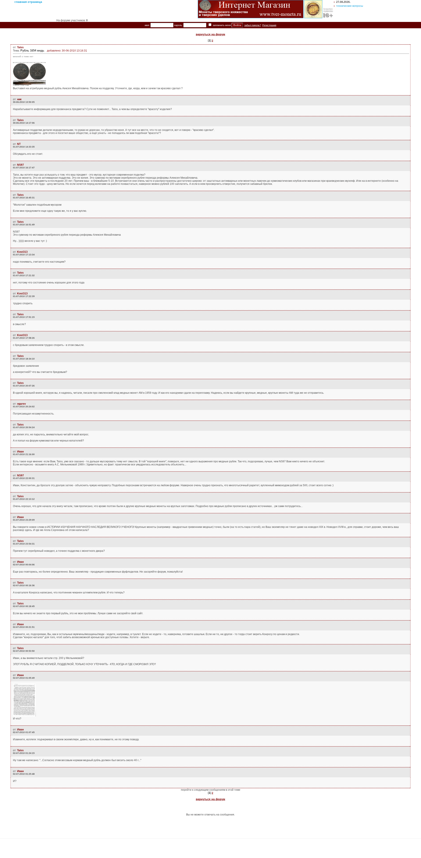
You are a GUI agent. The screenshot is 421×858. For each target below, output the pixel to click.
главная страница (28, 2)
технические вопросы (349, 5)
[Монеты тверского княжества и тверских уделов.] (250, 17)
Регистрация (269, 25)
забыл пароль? (252, 25)
